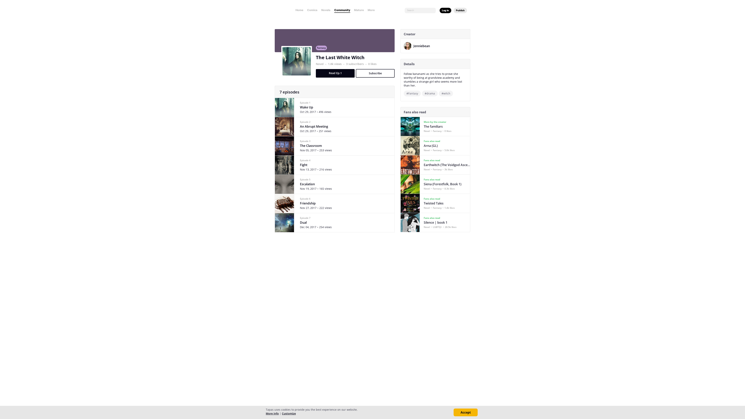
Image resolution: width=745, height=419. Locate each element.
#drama (430, 93)
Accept (466, 412)
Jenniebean (421, 46)
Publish (460, 10)
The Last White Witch (340, 57)
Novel (320, 64)
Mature (359, 10)
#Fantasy (412, 93)
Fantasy (321, 47)
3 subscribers (355, 64)
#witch (446, 93)
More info (272, 413)
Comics (312, 10)
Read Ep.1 (335, 73)
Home (299, 10)
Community (342, 10)
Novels (325, 10)
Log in (445, 10)
